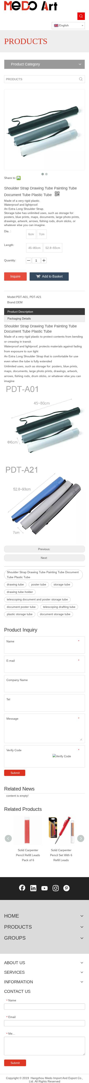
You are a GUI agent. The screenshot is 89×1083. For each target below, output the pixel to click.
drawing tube (15, 584)
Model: (11, 297)
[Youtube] (44, 889)
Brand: (11, 302)
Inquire (15, 276)
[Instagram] (56, 889)
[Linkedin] (33, 889)
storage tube (62, 584)
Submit (15, 772)
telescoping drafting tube (59, 606)
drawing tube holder (20, 592)
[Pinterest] (67, 889)
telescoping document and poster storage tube (37, 599)
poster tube (38, 584)
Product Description (20, 311)
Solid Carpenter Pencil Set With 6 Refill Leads (61, 855)
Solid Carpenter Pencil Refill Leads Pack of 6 (28, 855)
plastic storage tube (19, 614)
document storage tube (55, 614)
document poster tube (21, 606)
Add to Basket (52, 276)
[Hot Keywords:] (81, 16)
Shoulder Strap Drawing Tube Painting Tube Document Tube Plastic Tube (43, 574)
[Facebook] (22, 889)
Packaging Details (19, 318)
